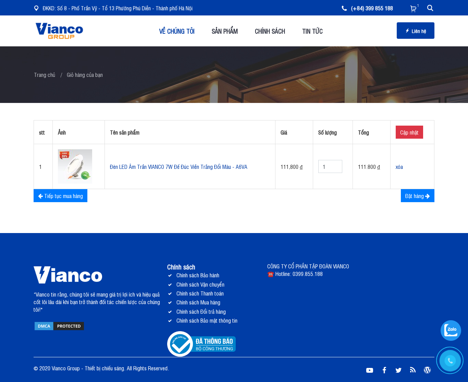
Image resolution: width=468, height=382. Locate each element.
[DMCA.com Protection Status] (59, 325)
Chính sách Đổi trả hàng (201, 311)
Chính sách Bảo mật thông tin (206, 320)
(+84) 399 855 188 (372, 8)
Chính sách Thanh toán (200, 293)
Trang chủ (44, 74)
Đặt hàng (415, 195)
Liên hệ (419, 30)
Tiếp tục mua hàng (63, 195)
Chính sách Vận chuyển (200, 284)
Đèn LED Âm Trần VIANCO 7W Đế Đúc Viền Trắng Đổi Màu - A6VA (178, 166)
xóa (399, 166)
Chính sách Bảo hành (197, 275)
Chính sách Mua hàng (198, 302)
